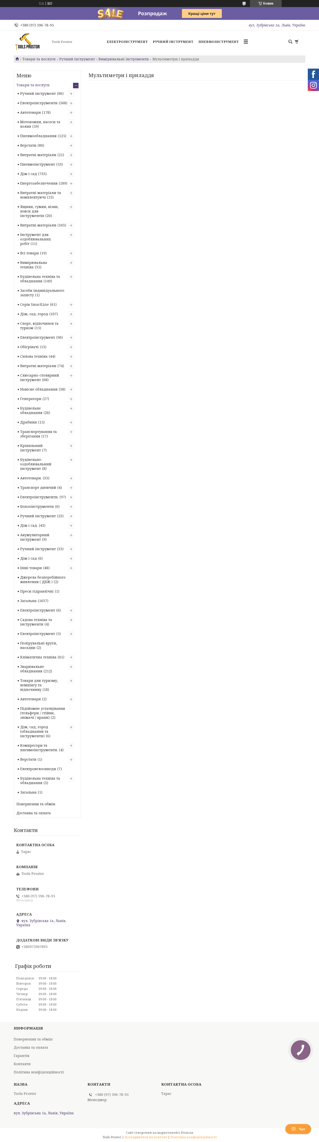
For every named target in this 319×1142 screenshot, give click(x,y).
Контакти (22, 1063)
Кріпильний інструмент (31, 447)
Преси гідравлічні (37, 591)
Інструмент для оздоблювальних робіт (35, 239)
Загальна (28, 600)
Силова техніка (34, 356)
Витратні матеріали (38, 154)
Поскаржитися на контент (146, 1137)
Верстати (28, 145)
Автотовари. (31, 478)
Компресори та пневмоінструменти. (39, 747)
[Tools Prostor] (31, 41)
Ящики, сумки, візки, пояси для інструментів (39, 211)
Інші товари (31, 567)
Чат (302, 1129)
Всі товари (29, 253)
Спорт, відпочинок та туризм (39, 325)
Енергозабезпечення (39, 183)
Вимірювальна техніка (33, 264)
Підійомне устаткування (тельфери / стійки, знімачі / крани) (42, 713)
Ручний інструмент (173, 41)
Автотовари (30, 112)
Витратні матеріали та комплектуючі (40, 195)
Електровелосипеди (38, 768)
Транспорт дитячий (38, 487)
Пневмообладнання (38, 135)
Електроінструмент (127, 41)
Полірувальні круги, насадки (38, 645)
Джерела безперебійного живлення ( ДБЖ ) (43, 579)
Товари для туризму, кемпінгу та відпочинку (39, 685)
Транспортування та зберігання (38, 433)
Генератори (30, 398)
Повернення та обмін (35, 804)
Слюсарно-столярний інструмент (39, 377)
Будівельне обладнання (31, 410)
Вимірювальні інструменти (123, 59)
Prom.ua (187, 1133)
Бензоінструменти (37, 506)
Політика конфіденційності (39, 1072)
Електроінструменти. (39, 497)
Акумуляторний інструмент (34, 537)
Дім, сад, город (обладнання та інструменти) (34, 731)
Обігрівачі (29, 346)
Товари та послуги (39, 59)
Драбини (28, 422)
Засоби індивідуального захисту (42, 292)
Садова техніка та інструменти (36, 621)
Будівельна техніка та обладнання (40, 278)
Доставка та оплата (33, 813)
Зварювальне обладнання (32, 668)
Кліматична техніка (38, 657)
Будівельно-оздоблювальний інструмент (35, 464)
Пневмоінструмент (218, 41)
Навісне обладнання (39, 389)
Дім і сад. (29, 525)
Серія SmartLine (34, 304)
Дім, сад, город (34, 313)
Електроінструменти (39, 103)
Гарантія (21, 1055)
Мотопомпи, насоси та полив (40, 124)
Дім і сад (28, 173)
